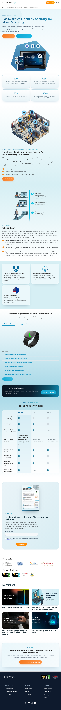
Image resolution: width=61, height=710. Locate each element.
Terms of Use (47, 691)
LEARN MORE (8, 179)
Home (3, 7)
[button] (2, 2)
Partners (27, 691)
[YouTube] (29, 703)
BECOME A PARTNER (48, 392)
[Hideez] (10, 677)
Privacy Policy (48, 688)
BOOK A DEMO (50, 2)
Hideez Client (8, 694)
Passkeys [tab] (28, 324)
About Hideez (28, 688)
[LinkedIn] (35, 703)
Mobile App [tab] (19, 324)
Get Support (28, 698)
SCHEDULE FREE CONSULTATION (30, 662)
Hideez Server (9, 688)
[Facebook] (26, 703)
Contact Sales (28, 694)
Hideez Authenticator (11, 691)
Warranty (46, 694)
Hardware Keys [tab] (8, 324)
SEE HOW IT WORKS (24, 36)
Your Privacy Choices (42, 707)
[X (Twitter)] (32, 703)
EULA (45, 698)
